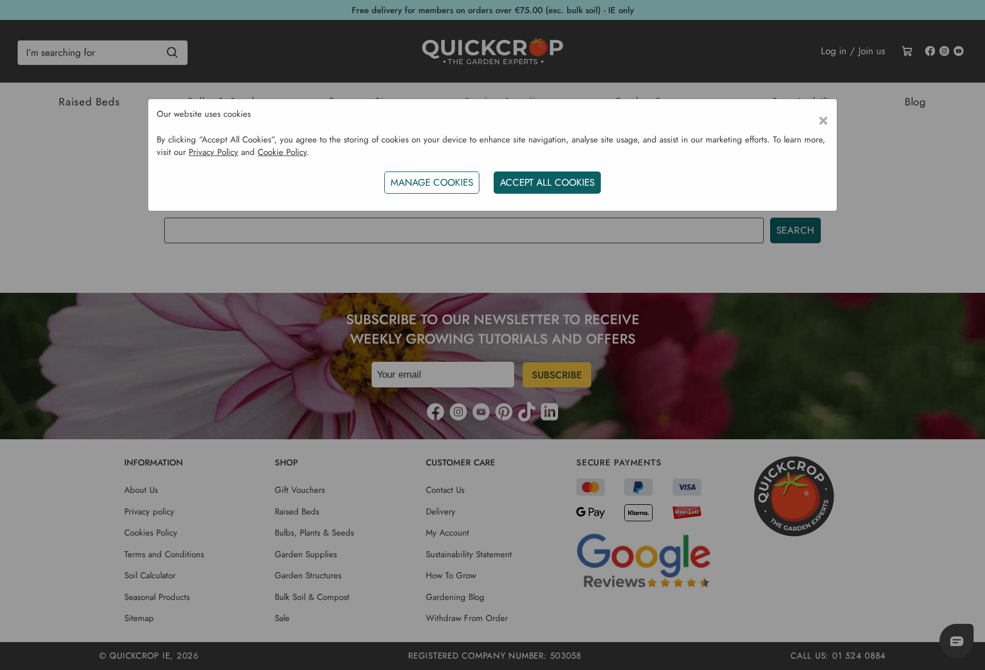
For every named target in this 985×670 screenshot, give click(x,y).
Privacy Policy (213, 152)
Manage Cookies (431, 182)
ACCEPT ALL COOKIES (547, 182)
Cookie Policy (282, 152)
